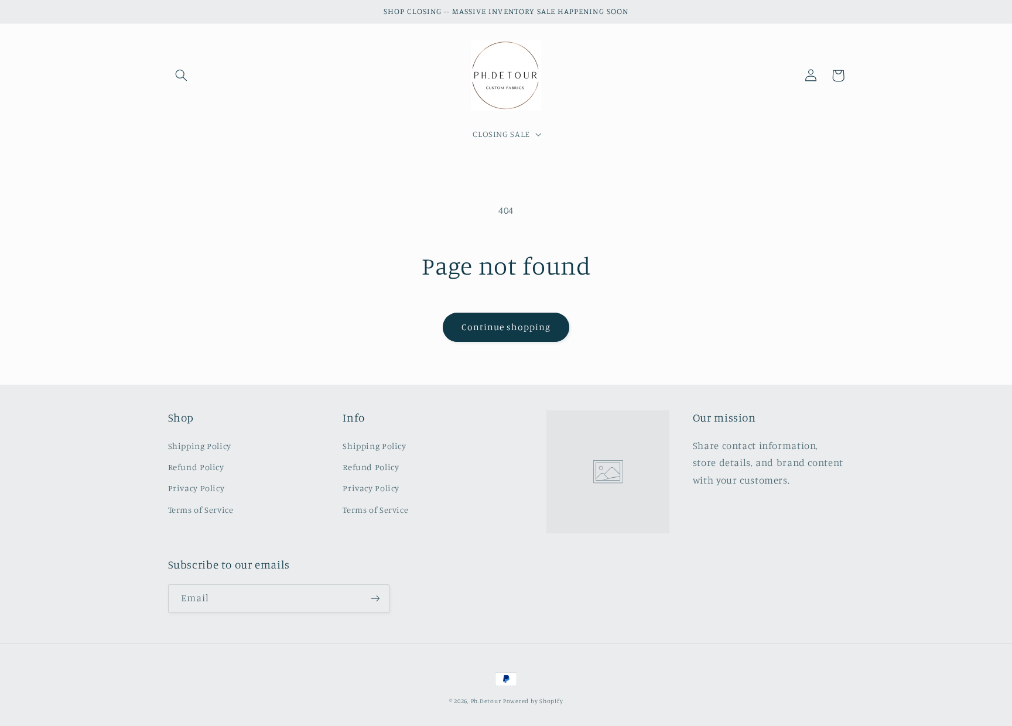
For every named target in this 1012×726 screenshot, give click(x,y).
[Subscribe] (374, 598)
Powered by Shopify (533, 700)
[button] (181, 75)
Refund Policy (196, 467)
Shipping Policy (199, 446)
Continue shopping (506, 327)
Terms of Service (201, 510)
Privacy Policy (196, 488)
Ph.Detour (486, 700)
